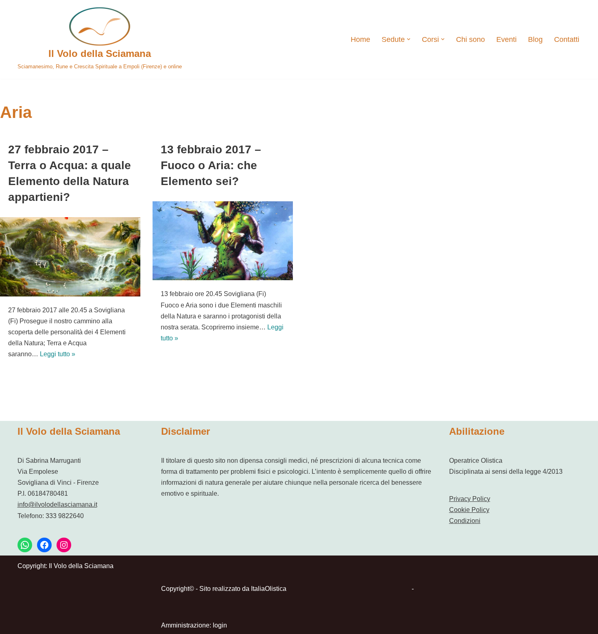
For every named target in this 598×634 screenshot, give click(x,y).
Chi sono (470, 39)
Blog (535, 39)
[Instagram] (64, 545)
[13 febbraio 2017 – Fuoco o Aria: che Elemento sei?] (223, 240)
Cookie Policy (469, 509)
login (220, 625)
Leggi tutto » (57, 354)
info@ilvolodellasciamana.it (57, 504)
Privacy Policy (469, 498)
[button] (408, 39)
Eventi (506, 39)
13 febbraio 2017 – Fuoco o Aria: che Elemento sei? (211, 165)
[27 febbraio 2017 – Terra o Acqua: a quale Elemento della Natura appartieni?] (70, 256)
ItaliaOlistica (268, 588)
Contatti (566, 39)
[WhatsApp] (24, 545)
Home (360, 39)
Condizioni (464, 520)
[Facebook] (44, 545)
